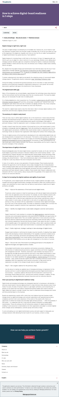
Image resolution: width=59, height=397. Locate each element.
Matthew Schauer (34, 37)
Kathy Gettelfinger (9, 37)
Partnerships (5, 355)
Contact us (5, 372)
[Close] (57, 383)
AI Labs (4, 358)
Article (14, 32)
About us (4, 349)
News (3, 363)
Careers (4, 369)
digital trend (24, 128)
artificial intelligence (32, 257)
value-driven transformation (12, 237)
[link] (29, 337)
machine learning (42, 257)
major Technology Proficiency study (41, 79)
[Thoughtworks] (7, 2)
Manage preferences (29, 394)
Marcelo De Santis (21, 37)
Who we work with (7, 361)
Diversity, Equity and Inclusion (10, 366)
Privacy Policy (19, 391)
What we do (5, 352)
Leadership (6, 32)
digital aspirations (39, 214)
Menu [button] (54, 2)
